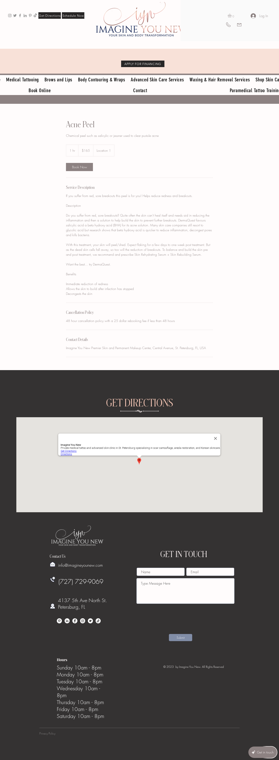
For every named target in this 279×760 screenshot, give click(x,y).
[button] (232, 15)
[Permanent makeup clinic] (20, 15)
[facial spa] (30, 15)
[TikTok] (35, 15)
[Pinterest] (59, 620)
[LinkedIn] (67, 620)
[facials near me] (10, 15)
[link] (79, 167)
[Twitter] (90, 620)
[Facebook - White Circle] (74, 620)
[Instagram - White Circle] (82, 620)
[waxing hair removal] (15, 15)
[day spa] (25, 15)
